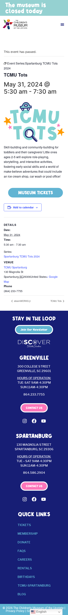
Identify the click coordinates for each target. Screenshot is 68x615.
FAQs (22, 551)
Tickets (24, 525)
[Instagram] (24, 421)
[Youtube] (43, 421)
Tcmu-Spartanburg (34, 585)
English (41, 611)
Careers (25, 559)
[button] (62, 24)
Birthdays (26, 577)
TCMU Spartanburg (15, 267)
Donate (24, 542)
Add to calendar (23, 207)
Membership (28, 533)
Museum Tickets (35, 192)
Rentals (25, 568)
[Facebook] (34, 421)
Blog (22, 594)
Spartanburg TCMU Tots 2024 (22, 256)
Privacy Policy (15, 611)
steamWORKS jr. (22, 300)
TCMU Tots (56, 300)
